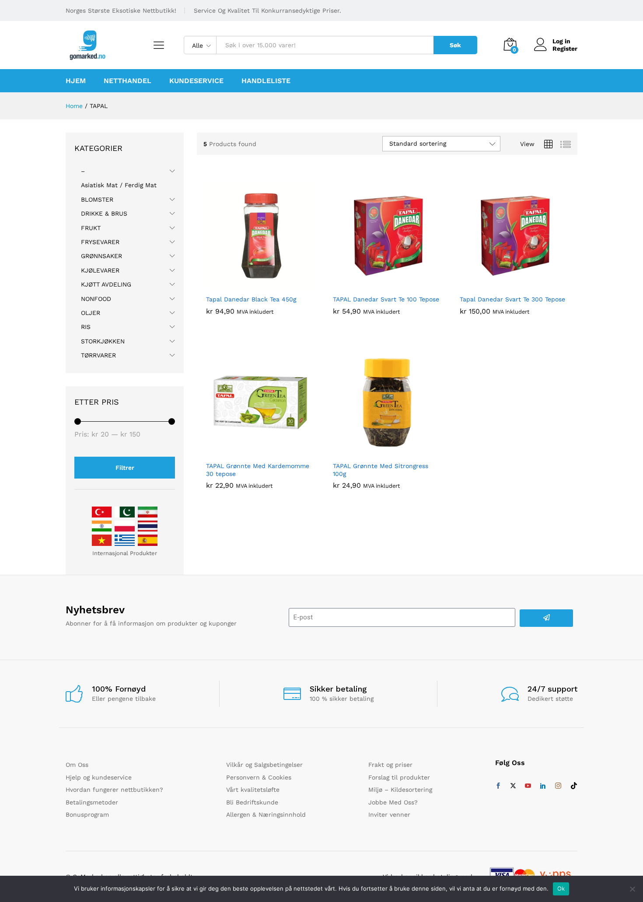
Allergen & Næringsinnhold (266, 814)
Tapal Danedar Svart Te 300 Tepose (512, 299)
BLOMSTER (97, 199)
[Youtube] (528, 786)
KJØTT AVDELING (106, 284)
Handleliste (265, 80)
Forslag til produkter (399, 777)
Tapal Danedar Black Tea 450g (251, 299)
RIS (86, 326)
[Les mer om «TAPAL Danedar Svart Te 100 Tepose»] (377, 284)
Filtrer (124, 467)
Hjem (76, 80)
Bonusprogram (87, 814)
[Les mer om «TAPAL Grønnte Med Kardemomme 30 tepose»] (250, 451)
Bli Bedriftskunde (252, 802)
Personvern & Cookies (258, 777)
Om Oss (77, 764)
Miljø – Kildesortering (400, 789)
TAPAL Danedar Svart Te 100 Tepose (386, 299)
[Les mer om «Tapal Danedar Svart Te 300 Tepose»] (503, 284)
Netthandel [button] (127, 80)
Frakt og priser (390, 764)
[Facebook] (498, 786)
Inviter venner (389, 814)
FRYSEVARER (100, 241)
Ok (561, 888)
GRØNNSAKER (101, 255)
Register (564, 48)
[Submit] (546, 618)
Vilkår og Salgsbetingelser (264, 764)
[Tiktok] (574, 786)
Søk (455, 45)
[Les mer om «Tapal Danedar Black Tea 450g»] (250, 284)
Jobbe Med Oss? (393, 802)
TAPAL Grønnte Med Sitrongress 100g (380, 469)
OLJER (90, 312)
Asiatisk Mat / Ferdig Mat (119, 185)
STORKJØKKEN (103, 341)
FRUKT (91, 227)
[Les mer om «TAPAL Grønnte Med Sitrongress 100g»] (377, 451)
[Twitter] (513, 786)
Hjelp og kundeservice (99, 777)
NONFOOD (96, 298)
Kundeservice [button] (196, 80)
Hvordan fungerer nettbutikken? (114, 789)
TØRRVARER (98, 355)
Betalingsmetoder (92, 802)
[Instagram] (558, 786)
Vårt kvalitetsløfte (253, 789)
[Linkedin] (542, 786)
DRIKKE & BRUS (104, 213)
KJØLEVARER (100, 270)
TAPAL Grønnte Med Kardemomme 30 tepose (257, 469)
